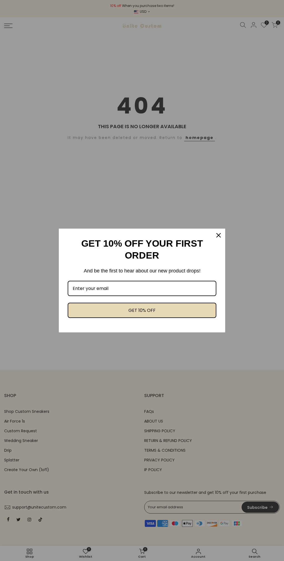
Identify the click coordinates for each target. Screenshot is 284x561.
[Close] (218, 235)
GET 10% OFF (142, 310)
